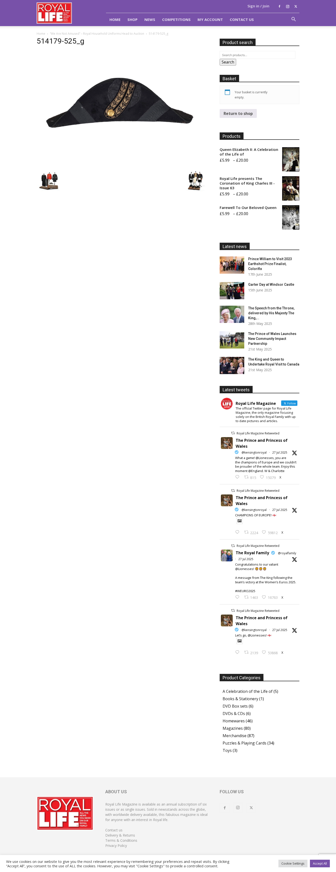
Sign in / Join (258, 5)
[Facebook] (279, 6)
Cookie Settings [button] (293, 863)
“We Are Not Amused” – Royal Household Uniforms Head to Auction (97, 34)
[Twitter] (295, 6)
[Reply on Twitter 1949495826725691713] (238, 652)
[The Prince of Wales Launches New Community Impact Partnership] (232, 340)
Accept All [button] (320, 863)
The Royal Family (252, 552)
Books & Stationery (240, 698)
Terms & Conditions (121, 840)
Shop (132, 19)
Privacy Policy (116, 845)
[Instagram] (287, 6)
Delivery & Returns (120, 835)
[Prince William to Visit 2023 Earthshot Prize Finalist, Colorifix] (232, 265)
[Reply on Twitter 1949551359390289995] (238, 597)
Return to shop (238, 113)
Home (115, 19)
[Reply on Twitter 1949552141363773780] (238, 532)
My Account (210, 19)
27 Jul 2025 (279, 452)
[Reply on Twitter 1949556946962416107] (238, 477)
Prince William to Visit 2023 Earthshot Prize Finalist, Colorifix (270, 264)
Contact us (113, 830)
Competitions (176, 19)
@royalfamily (287, 553)
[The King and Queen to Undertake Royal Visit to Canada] (232, 365)
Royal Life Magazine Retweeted (258, 433)
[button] (293, 19)
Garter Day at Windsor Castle (271, 284)
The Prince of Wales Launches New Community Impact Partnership (272, 339)
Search (228, 62)
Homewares (234, 721)
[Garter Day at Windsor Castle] (232, 290)
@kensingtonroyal (254, 452)
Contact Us (242, 19)
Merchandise (234, 735)
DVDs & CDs (234, 713)
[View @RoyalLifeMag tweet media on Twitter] (239, 521)
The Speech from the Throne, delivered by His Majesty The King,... (271, 313)
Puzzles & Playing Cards (244, 743)
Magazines (233, 728)
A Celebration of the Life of (248, 691)
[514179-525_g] (122, 163)
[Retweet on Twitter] (233, 433)
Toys (227, 750)
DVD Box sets (235, 706)
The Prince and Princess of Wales (262, 443)
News (149, 19)
